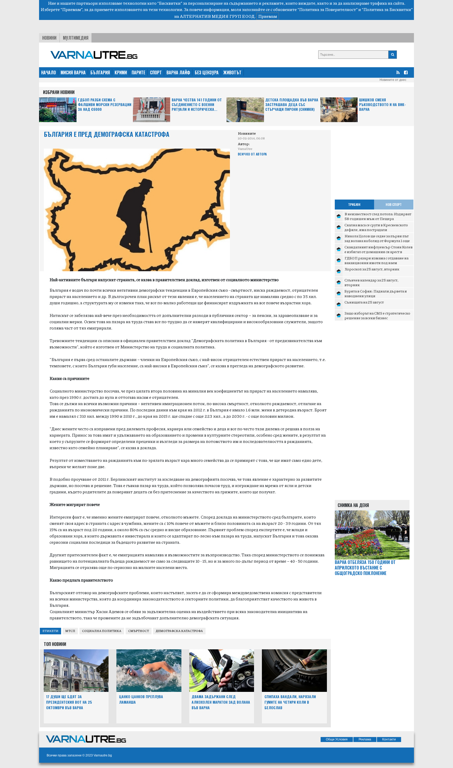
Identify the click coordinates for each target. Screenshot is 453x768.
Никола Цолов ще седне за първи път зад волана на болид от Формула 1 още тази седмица (377, 240)
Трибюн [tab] (354, 204)
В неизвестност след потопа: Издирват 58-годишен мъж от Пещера (377, 216)
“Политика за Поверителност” (328, 9)
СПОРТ (156, 72)
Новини (49, 38)
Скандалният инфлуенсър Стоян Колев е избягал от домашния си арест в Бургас (378, 251)
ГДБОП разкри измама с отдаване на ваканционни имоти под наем (376, 260)
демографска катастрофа (179, 631)
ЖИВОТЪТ (232, 72)
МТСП (70, 631)
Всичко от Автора (252, 154)
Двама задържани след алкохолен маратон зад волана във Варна (221, 702)
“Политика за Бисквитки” (387, 9)
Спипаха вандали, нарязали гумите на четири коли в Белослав (290, 702)
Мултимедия (75, 38)
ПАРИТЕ (138, 72)
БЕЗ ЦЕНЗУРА (207, 72)
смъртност (138, 631)
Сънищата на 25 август (364, 302)
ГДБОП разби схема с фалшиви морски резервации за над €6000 (104, 104)
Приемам (267, 16)
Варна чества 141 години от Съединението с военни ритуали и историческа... (197, 104)
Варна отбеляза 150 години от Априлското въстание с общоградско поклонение (365, 568)
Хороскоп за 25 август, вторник (371, 268)
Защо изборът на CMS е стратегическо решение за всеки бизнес (377, 315)
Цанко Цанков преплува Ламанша (141, 699)
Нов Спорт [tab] (394, 204)
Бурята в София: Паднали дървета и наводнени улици (375, 293)
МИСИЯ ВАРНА (73, 72)
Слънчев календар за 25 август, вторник (371, 282)
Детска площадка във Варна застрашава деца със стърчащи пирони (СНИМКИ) (291, 104)
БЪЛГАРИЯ (100, 72)
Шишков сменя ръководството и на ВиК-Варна (382, 104)
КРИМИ (121, 72)
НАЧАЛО (48, 72)
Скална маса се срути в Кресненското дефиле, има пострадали (376, 227)
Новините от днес (393, 80)
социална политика (101, 631)
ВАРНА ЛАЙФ (178, 72)
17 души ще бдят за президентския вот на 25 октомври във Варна (69, 702)
